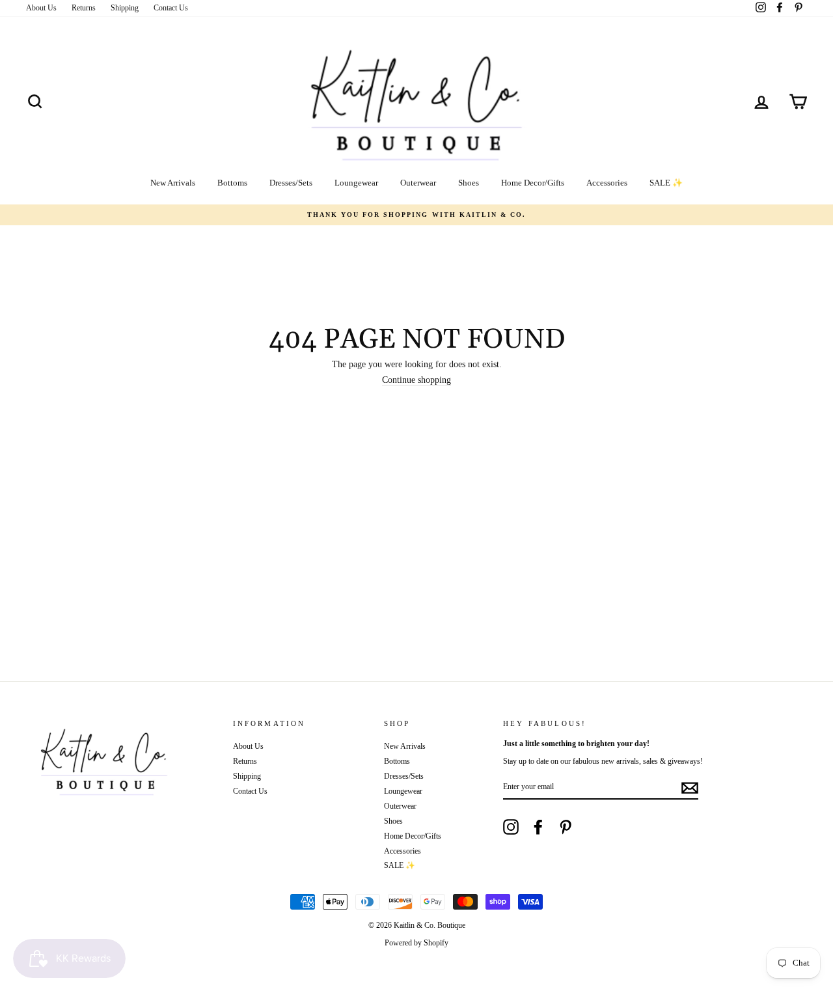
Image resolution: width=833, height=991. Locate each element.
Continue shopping (416, 380)
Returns (84, 7)
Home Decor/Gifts (532, 183)
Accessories (606, 183)
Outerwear (418, 183)
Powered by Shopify (416, 942)
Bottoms (232, 183)
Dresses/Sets (290, 183)
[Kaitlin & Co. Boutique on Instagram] (511, 827)
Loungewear (356, 183)
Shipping (125, 7)
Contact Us (171, 7)
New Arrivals (172, 183)
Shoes (468, 183)
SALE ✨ (666, 183)
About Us (41, 7)
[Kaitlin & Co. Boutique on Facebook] (538, 827)
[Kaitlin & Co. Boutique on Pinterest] (565, 827)
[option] (416, 215)
